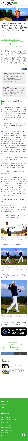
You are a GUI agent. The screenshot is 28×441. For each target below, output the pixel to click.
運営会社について (5, 417)
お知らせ (3, 435)
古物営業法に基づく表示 (7, 430)
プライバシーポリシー (6, 425)
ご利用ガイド (4, 432)
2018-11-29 (4, 35)
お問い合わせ (4, 422)
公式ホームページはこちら (9, 95)
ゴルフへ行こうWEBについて (8, 419)
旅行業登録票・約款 (6, 427)
